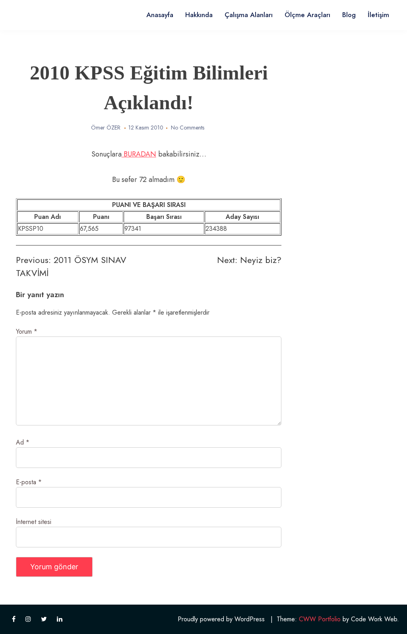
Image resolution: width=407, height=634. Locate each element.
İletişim (378, 14)
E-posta (29, 482)
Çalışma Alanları (249, 14)
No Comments (187, 127)
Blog (349, 14)
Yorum (26, 331)
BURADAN (139, 154)
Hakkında (199, 14)
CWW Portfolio (320, 619)
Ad (22, 442)
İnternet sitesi (33, 521)
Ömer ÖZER (105, 127)
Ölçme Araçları (307, 14)
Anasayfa (159, 14)
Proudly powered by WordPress (221, 619)
